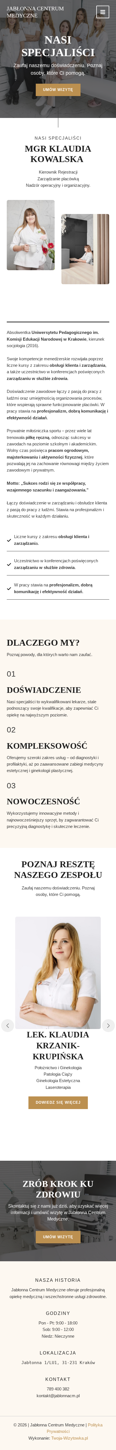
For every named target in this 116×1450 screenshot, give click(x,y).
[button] (7, 1025)
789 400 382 (58, 1389)
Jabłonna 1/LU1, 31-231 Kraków (58, 1362)
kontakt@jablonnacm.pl (58, 1396)
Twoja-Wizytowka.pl (69, 1438)
